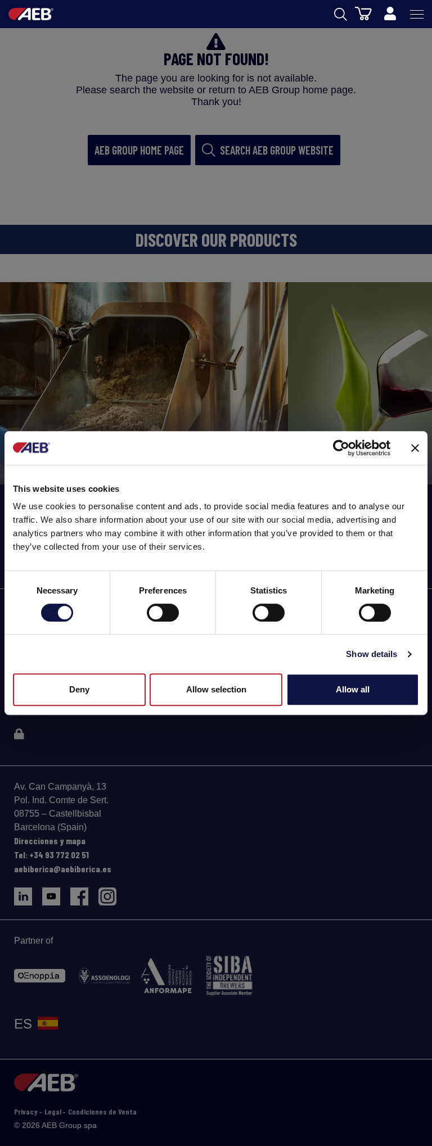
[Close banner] (415, 448)
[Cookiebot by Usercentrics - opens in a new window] (341, 448)
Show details (371, 654)
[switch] (163, 613)
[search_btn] (340, 14)
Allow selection (216, 689)
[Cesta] (363, 13)
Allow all (353, 689)
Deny (79, 689)
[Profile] (389, 14)
